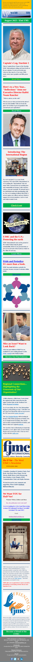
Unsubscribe (16, 645)
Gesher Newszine (19, 413)
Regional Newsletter (12, 404)
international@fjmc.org (20, 642)
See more (16, 274)
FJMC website (7, 353)
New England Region (12, 416)
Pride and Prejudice (13, 261)
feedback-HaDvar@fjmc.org (13, 485)
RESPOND (16, 519)
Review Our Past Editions (16, 357)
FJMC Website (18, 578)
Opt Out (16, 653)
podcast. (21, 424)
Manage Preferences (16, 650)
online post (15, 433)
